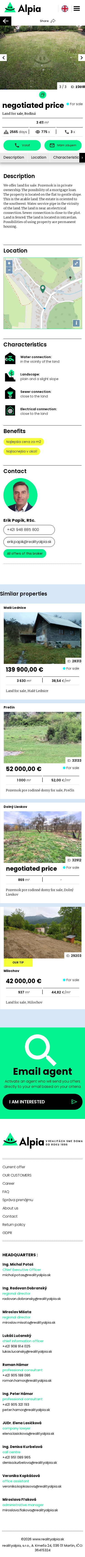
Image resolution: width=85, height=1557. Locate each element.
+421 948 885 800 (23, 529)
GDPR (7, 1233)
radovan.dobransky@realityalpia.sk (31, 1298)
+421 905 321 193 (15, 1404)
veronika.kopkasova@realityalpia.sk (31, 1486)
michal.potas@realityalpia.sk (26, 1274)
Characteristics (67, 157)
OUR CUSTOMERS (17, 1175)
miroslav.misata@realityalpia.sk (28, 1322)
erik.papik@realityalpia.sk (29, 541)
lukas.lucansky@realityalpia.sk (27, 1351)
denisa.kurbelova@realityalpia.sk (29, 1462)
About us (10, 1208)
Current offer (13, 1167)
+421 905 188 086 (16, 1375)
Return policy (13, 1224)
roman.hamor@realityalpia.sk (26, 1380)
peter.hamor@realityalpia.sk (26, 1409)
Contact (9, 1216)
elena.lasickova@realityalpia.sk (28, 1433)
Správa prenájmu (17, 1200)
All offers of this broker (25, 553)
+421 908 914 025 (16, 1346)
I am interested (27, 1102)
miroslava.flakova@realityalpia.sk (30, 1510)
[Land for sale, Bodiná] (36, 8)
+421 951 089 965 (16, 1457)
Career (8, 1183)
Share (44, 21)
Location (38, 157)
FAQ (5, 1192)
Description (13, 157)
